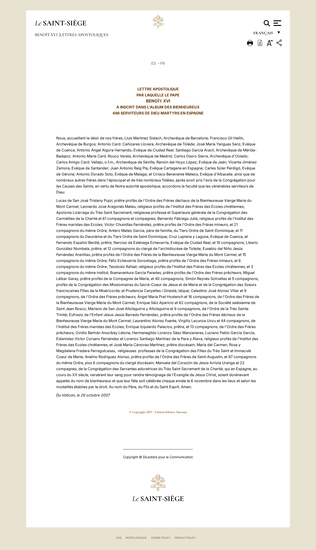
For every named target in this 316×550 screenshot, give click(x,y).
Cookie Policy (160, 537)
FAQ (118, 537)
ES (153, 63)
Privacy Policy (185, 537)
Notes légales (136, 537)
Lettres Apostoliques (84, 34)
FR (162, 63)
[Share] (279, 44)
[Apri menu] (276, 23)
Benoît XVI (47, 34)
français (263, 34)
